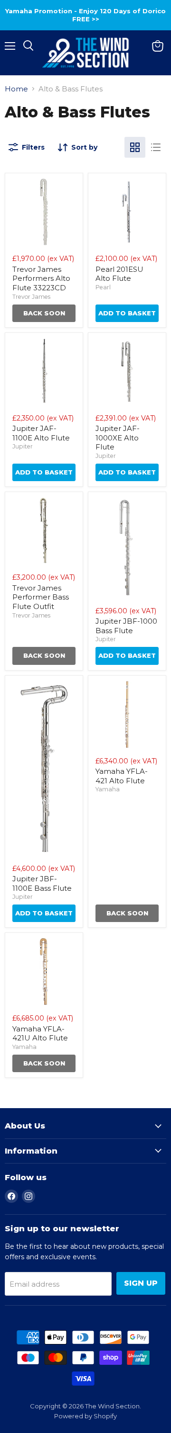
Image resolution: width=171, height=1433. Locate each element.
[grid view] (134, 147)
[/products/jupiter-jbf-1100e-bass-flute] (43, 768)
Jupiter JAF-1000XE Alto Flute (117, 437)
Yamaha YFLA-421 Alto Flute (121, 776)
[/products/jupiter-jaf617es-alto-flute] (43, 371)
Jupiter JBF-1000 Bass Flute (126, 626)
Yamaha (107, 789)
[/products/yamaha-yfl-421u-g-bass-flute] (43, 971)
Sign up (141, 1283)
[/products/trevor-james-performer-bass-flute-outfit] (43, 530)
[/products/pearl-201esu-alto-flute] (127, 212)
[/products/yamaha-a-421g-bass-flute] (127, 714)
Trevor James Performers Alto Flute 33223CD (41, 278)
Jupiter (22, 446)
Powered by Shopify (85, 1416)
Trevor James (31, 296)
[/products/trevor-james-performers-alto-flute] (43, 212)
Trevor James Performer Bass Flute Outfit (40, 597)
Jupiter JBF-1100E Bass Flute (42, 883)
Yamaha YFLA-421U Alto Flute (40, 1033)
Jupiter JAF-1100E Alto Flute (41, 433)
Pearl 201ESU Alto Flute (119, 274)
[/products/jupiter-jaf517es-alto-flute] (127, 371)
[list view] (155, 147)
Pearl (103, 287)
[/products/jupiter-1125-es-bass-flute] (127, 547)
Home (16, 89)
